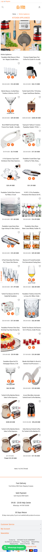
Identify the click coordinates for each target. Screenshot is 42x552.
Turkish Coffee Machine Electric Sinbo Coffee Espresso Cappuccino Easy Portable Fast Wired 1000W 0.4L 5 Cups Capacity (10, 396)
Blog (33, 544)
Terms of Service (25, 544)
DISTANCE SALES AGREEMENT (26, 540)
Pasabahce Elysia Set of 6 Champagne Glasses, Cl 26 (10, 363)
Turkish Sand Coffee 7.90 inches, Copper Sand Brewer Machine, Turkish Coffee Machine (31, 92)
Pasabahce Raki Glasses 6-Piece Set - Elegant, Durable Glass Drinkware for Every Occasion (10, 58)
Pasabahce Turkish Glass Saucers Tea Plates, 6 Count (10, 194)
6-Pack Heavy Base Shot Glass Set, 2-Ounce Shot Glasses (10, 261)
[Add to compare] (12, 77)
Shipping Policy (14, 544)
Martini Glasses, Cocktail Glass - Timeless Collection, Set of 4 (10, 92)
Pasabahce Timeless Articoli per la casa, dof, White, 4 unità (31, 295)
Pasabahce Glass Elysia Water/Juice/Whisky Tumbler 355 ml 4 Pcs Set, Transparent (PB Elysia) (31, 227)
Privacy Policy (25, 542)
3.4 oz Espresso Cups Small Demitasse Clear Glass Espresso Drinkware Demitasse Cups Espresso (10, 160)
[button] (3, 7)
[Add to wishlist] (19, 63)
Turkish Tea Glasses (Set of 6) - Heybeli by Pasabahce (10, 295)
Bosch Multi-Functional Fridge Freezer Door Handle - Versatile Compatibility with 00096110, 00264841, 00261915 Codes (10, 126)
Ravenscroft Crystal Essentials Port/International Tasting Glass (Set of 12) (31, 261)
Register (7, 1)
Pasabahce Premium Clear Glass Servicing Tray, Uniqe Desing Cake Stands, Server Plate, (10, 329)
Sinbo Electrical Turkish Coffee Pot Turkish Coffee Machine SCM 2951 (31, 430)
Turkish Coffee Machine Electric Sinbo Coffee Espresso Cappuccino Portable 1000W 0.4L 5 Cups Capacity (10, 430)
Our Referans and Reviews (12, 542)
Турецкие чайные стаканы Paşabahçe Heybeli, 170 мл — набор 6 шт (31, 126)
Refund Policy (35, 542)
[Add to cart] (8, 77)
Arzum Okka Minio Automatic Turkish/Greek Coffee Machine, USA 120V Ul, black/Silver (31, 396)
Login (2, 1)
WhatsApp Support (16, 547)
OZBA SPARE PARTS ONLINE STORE (26, 547)
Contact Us (12, 540)
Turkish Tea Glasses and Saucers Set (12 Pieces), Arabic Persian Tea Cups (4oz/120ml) (31, 329)
